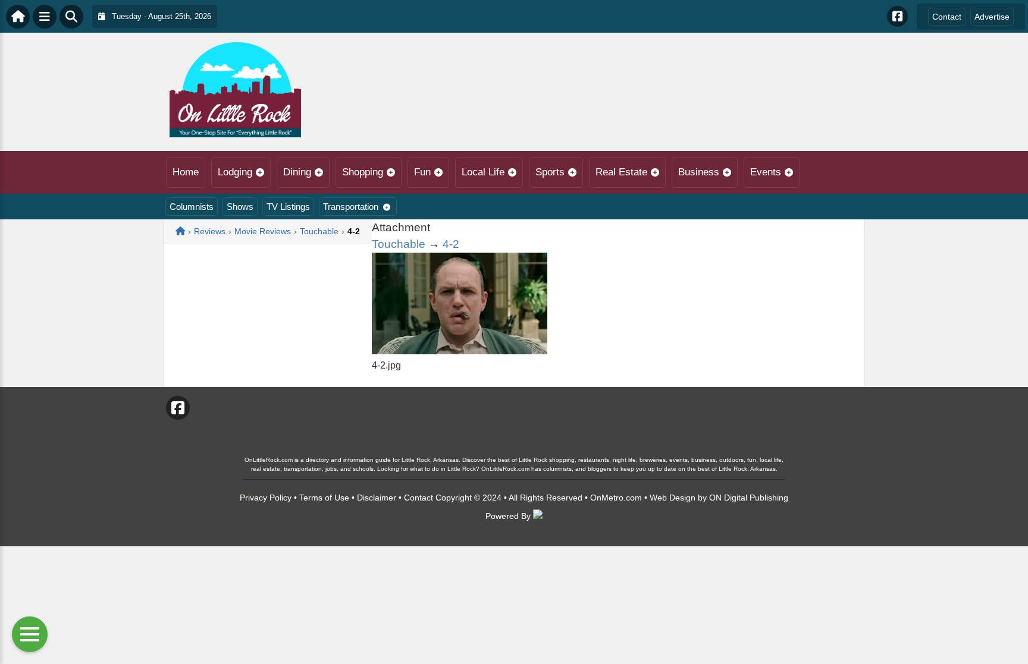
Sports (550, 172)
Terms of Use (324, 497)
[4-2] (459, 351)
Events (765, 172)
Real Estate (621, 172)
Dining (297, 172)
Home (186, 172)
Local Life (483, 172)
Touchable (398, 244)
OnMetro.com (616, 497)
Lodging (235, 172)
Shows (240, 207)
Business (698, 172)
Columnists (192, 207)
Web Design (672, 497)
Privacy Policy (266, 497)
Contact (946, 16)
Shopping (362, 172)
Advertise (992, 16)
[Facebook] (897, 16)
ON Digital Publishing (748, 497)
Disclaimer (376, 497)
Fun (422, 172)
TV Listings (288, 207)
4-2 (451, 244)
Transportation (350, 207)
